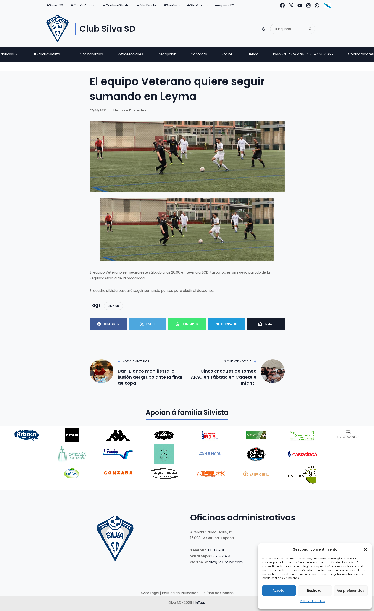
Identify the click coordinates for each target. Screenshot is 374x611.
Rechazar (315, 590)
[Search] (310, 29)
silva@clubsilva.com (226, 562)
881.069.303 (217, 550)
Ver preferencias (350, 590)
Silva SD (113, 306)
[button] (365, 549)
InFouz (200, 602)
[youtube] (299, 5)
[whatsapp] (317, 5)
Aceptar (279, 590)
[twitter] (291, 5)
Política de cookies (312, 601)
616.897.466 (221, 556)
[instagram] (308, 5)
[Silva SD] (57, 28)
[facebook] (282, 5)
